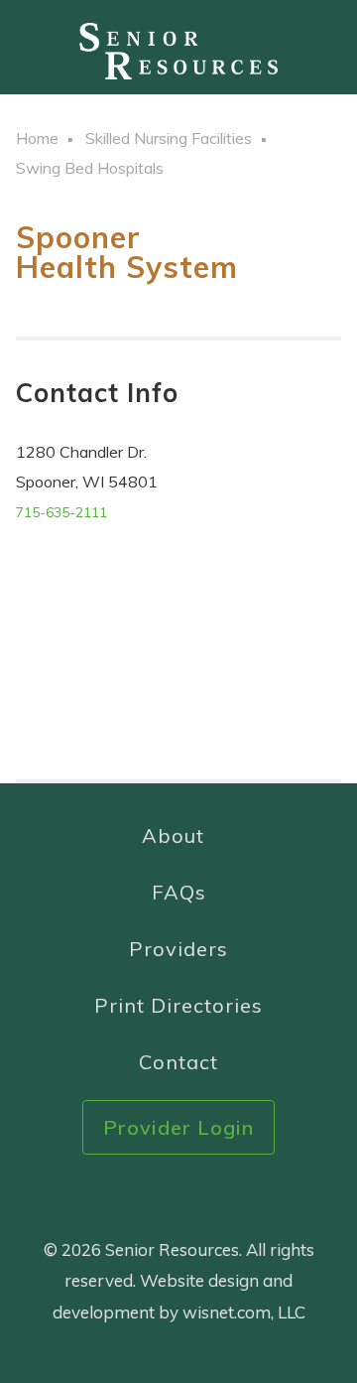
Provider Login (178, 1127)
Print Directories (178, 1005)
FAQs (179, 892)
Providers (178, 948)
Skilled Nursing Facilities (168, 138)
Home (37, 138)
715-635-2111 (61, 512)
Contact (178, 1061)
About (173, 835)
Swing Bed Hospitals (90, 168)
